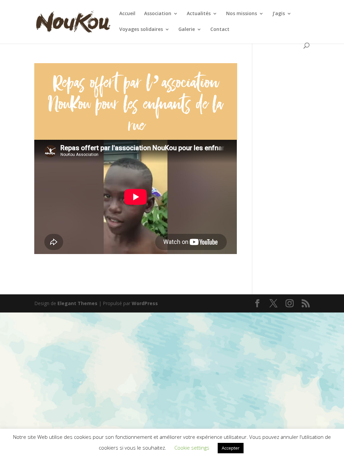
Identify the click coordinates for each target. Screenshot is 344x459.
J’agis (278, 13)
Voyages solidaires (141, 29)
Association (157, 13)
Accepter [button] (231, 448)
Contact (219, 29)
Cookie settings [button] (191, 447)
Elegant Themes (77, 303)
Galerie (186, 29)
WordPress (145, 303)
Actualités (199, 13)
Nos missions (241, 13)
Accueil (127, 13)
